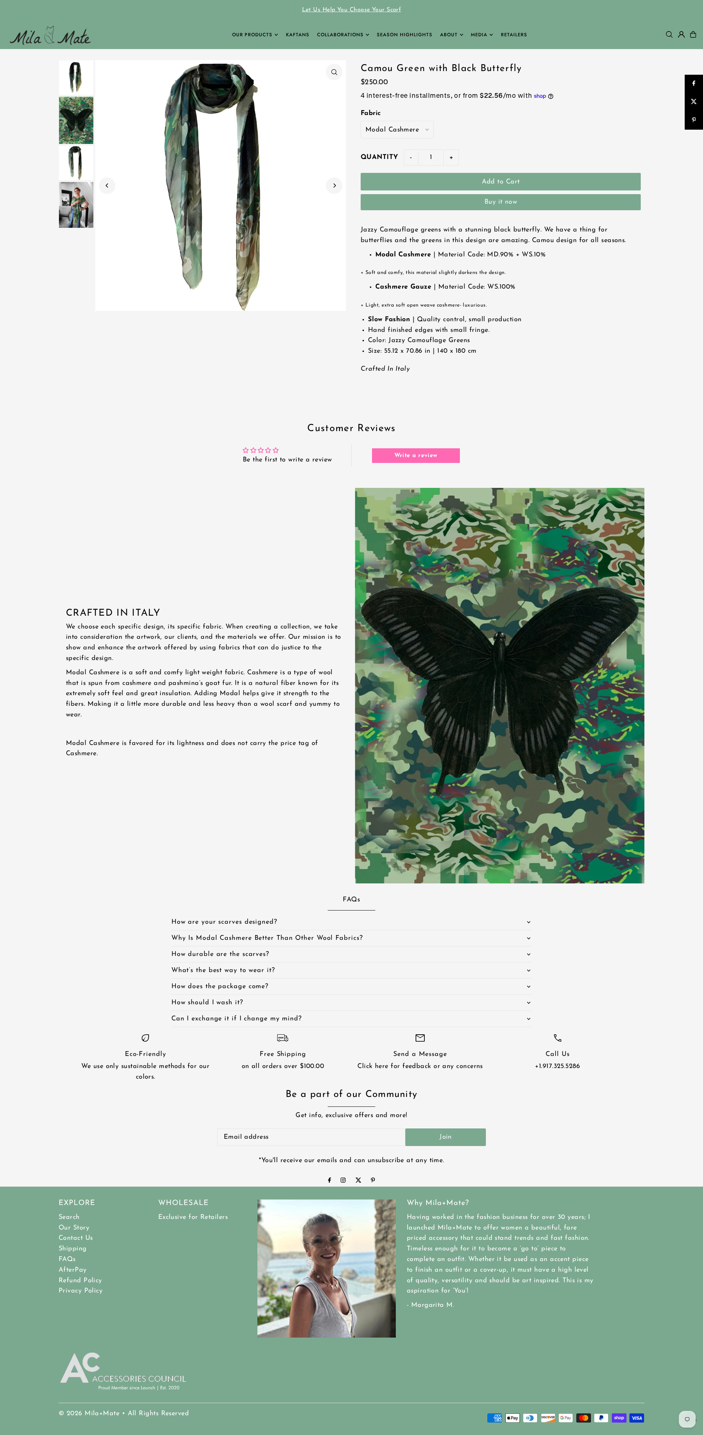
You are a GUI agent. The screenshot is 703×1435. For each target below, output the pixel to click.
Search (69, 1217)
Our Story (74, 1228)
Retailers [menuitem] (514, 34)
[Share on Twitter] (694, 102)
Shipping (73, 1249)
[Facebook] (329, 1181)
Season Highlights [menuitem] (404, 34)
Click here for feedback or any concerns (420, 1066)
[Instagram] (343, 1181)
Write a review (416, 456)
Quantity (379, 157)
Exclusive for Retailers (193, 1217)
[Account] (681, 34)
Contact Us (76, 1238)
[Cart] (693, 34)
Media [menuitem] (479, 34)
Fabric (371, 113)
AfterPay (73, 1270)
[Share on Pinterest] (694, 120)
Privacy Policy (81, 1291)
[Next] (334, 185)
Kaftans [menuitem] (297, 34)
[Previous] (107, 185)
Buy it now (500, 202)
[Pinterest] (373, 1181)
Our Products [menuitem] (252, 34)
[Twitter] (358, 1181)
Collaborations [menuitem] (340, 34)
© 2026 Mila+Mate (89, 1413)
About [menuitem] (449, 34)
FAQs (67, 1259)
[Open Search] (669, 34)
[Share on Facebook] (694, 84)
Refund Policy (80, 1281)
